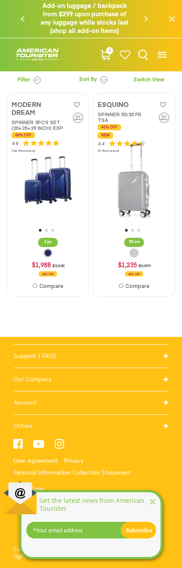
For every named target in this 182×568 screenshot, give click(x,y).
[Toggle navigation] (162, 55)
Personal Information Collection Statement (72, 472)
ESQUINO (113, 105)
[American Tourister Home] (37, 54)
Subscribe (139, 530)
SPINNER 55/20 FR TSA (119, 117)
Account (25, 402)
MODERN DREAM (26, 109)
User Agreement (35, 461)
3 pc (48, 242)
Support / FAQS (35, 356)
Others (23, 426)
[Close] (152, 501)
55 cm (134, 242)
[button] (22, 19)
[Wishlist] (125, 55)
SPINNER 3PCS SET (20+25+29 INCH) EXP (37, 125)
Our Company (33, 379)
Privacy (73, 461)
